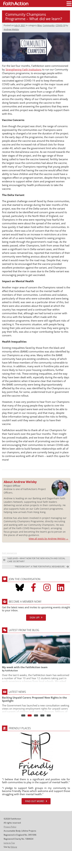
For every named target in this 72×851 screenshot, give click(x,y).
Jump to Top (9, 842)
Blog (39, 25)
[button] (68, 3)
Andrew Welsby (11, 29)
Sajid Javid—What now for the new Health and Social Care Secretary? (36, 560)
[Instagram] (47, 587)
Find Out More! (34, 801)
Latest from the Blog (24, 630)
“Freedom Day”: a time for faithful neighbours (40, 566)
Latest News (17, 692)
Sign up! (35, 617)
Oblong (13, 846)
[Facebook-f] (33, 587)
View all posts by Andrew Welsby (48, 538)
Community (49, 25)
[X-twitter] (6, 587)
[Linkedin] (60, 587)
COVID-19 (60, 25)
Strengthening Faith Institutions (24, 69)
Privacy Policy (10, 826)
